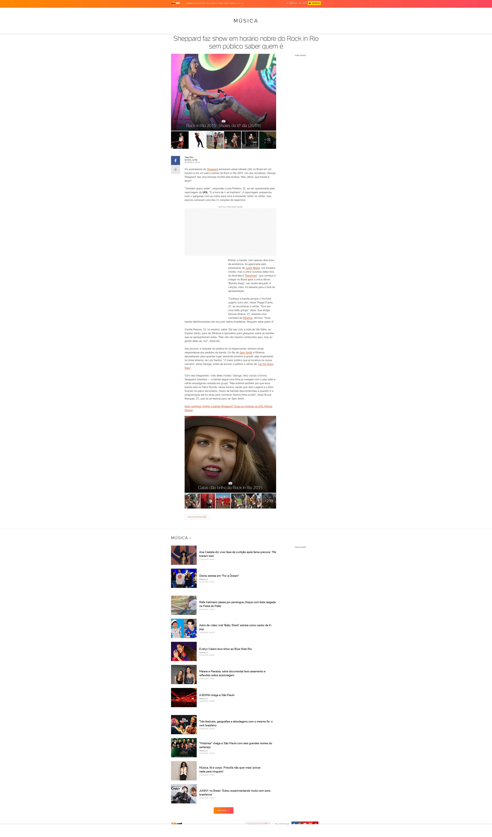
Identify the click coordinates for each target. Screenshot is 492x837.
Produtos (176, 10)
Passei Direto (223, 3)
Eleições (191, 10)
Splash (248, 10)
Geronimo (251, 275)
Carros (216, 10)
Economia (225, 10)
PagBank (232, 3)
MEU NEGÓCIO (211, 3)
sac (287, 3)
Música (246, 21)
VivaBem (265, 10)
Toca (305, 10)
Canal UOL (283, 10)
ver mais (221, 811)
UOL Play (240, 3)
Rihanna (247, 317)
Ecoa (275, 10)
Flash (184, 10)
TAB (295, 10)
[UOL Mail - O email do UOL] (294, 3)
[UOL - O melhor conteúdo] (175, 3)
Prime (300, 10)
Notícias (200, 10)
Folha (233, 10)
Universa (256, 10)
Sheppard (212, 169)
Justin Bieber (253, 267)
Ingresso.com (191, 3)
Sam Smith (246, 352)
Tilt (271, 10)
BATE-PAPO (202, 3)
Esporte (240, 10)
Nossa (291, 10)
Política (208, 10)
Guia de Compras (316, 10)
